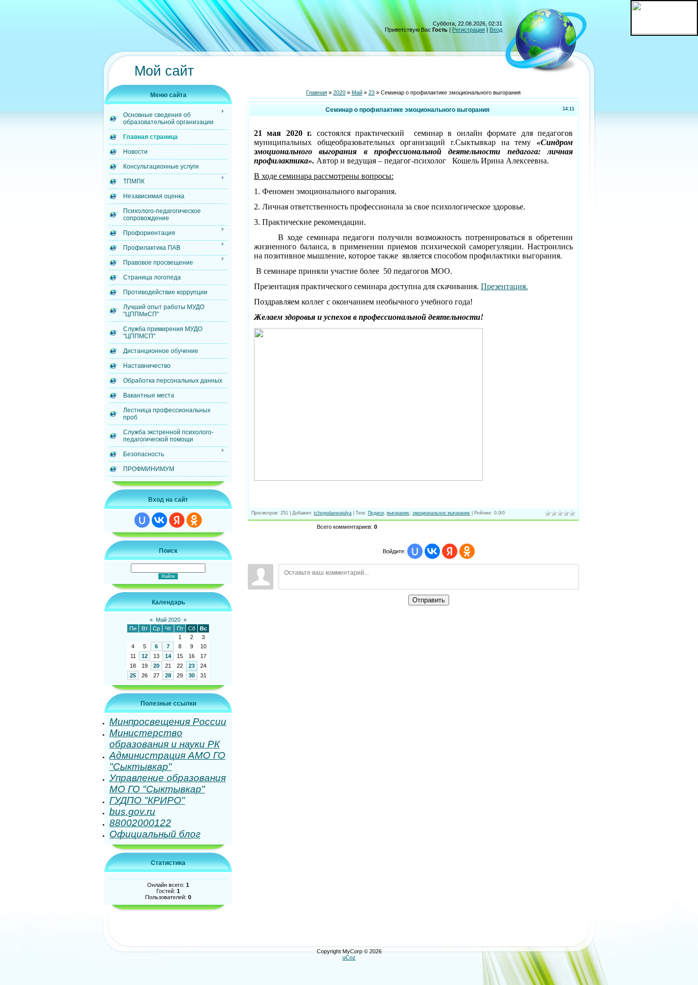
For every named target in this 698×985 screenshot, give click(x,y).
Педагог (376, 512)
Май (357, 92)
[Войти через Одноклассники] (194, 520)
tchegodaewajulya (333, 512)
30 (192, 675)
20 (156, 666)
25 (133, 675)
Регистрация (468, 30)
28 (168, 675)
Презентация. (504, 286)
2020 (339, 92)
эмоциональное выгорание (441, 512)
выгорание (398, 512)
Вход (496, 30)
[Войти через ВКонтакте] (159, 520)
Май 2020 (168, 620)
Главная (316, 92)
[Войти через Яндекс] (176, 520)
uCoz (349, 957)
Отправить (428, 600)
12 (145, 656)
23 (192, 666)
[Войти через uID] (142, 520)
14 (168, 656)
